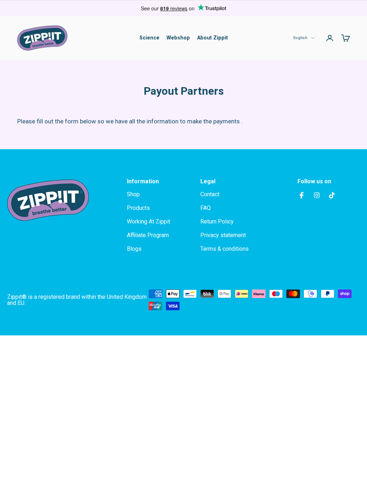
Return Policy (217, 221)
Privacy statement (223, 235)
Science (149, 38)
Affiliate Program (148, 235)
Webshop (178, 38)
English (300, 38)
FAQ (205, 207)
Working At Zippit (148, 221)
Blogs (134, 248)
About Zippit (212, 38)
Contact (209, 194)
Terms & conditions (224, 248)
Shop (133, 194)
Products (138, 207)
